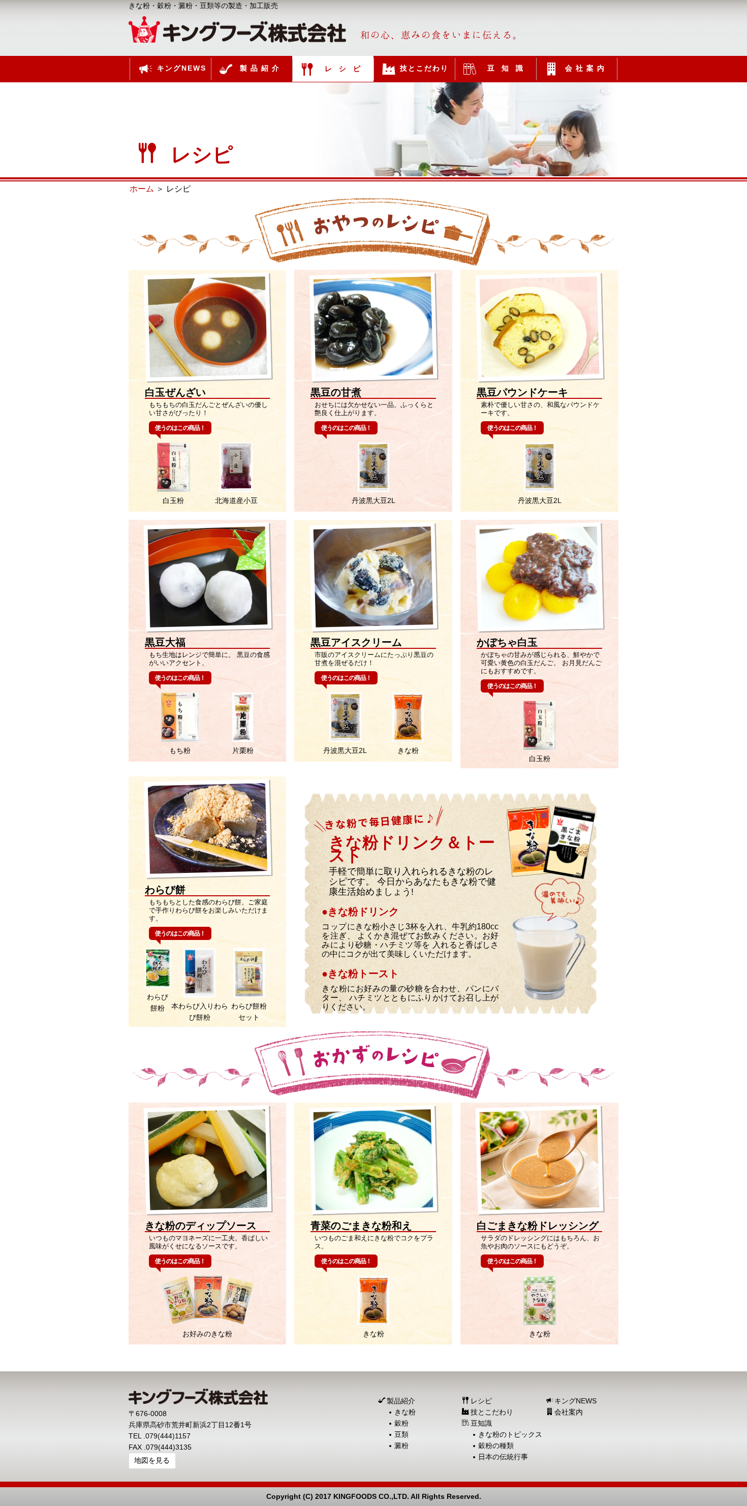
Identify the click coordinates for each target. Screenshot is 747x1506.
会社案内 (568, 1412)
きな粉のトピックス (510, 1434)
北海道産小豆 (236, 500)
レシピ (481, 1401)
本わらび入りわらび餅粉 (199, 1011)
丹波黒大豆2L (373, 500)
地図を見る (152, 1460)
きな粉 (408, 750)
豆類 (401, 1434)
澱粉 (401, 1445)
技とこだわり (492, 1412)
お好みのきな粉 (207, 1334)
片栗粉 (243, 750)
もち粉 (180, 750)
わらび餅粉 (157, 1002)
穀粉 (401, 1423)
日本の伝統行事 (503, 1457)
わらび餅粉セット (249, 1011)
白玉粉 (173, 500)
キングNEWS (575, 1401)
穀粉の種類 (496, 1445)
